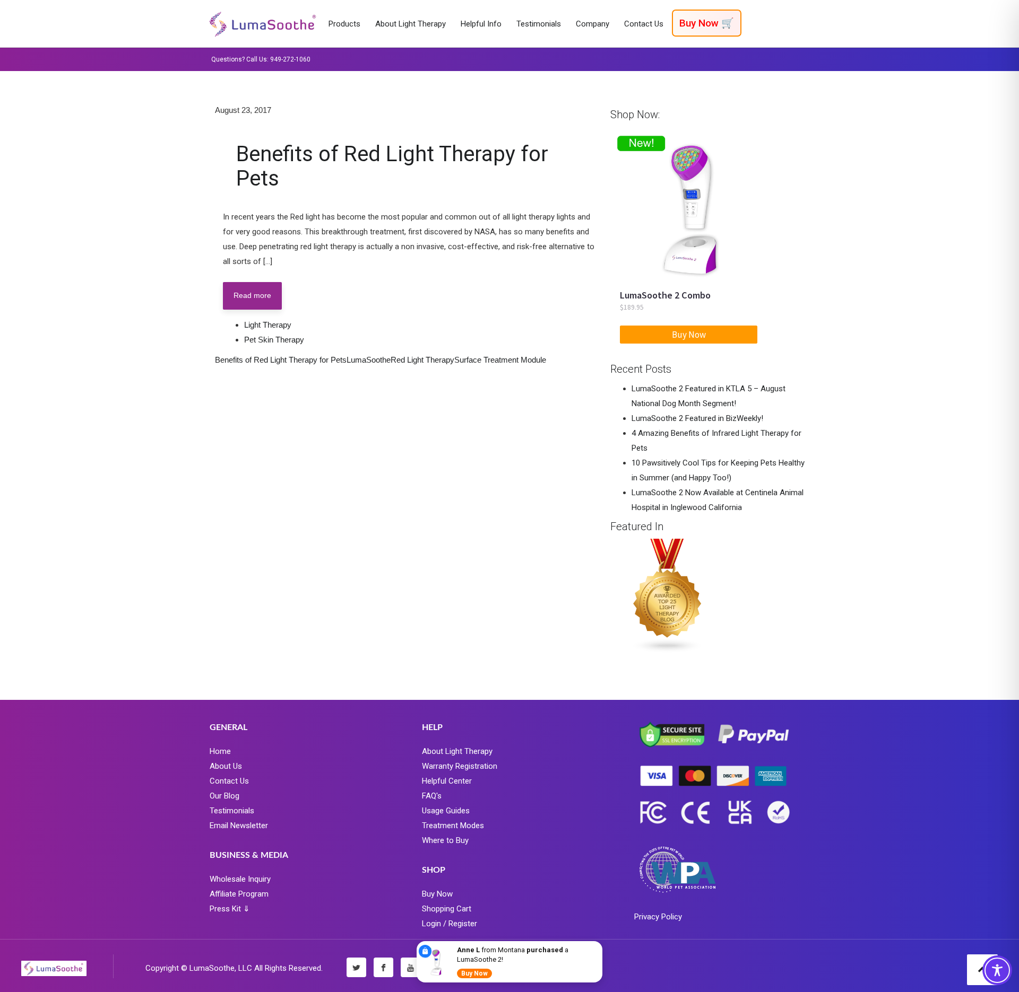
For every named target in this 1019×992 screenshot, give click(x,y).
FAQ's (432, 796)
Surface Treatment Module (500, 359)
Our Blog (224, 796)
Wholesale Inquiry (240, 879)
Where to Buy (445, 840)
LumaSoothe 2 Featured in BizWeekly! (697, 418)
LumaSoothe (369, 359)
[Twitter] (356, 967)
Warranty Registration (459, 766)
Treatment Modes (453, 825)
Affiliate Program (239, 894)
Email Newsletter (239, 825)
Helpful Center (447, 781)
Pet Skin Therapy (274, 339)
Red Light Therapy (422, 359)
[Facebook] (383, 967)
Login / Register (449, 923)
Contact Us (229, 781)
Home (220, 751)
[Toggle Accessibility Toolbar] (997, 970)
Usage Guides (446, 810)
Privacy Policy (658, 916)
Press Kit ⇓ (230, 909)
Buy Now (437, 894)
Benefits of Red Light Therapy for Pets (392, 166)
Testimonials (232, 810)
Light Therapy (267, 324)
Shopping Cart (446, 909)
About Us (226, 766)
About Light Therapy (457, 751)
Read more (252, 296)
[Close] (600, 943)
